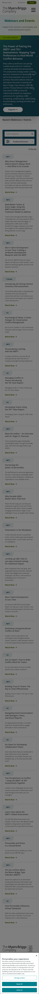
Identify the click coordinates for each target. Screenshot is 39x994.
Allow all (19, 990)
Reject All (19, 984)
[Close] (36, 955)
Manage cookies (19, 978)
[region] (19, 973)
